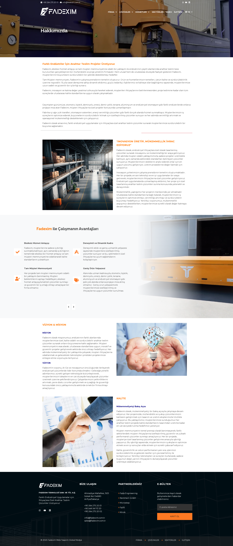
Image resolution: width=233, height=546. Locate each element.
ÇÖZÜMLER (125, 12)
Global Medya (75, 540)
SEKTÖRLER (157, 12)
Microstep (124, 503)
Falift (122, 507)
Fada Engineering (128, 493)
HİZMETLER (141, 12)
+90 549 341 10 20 (92, 508)
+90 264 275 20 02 (93, 511)
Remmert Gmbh (127, 498)
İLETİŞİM (178, 12)
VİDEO (169, 12)
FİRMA (111, 12)
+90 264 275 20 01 (51, 2)
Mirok (122, 512)
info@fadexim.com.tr (71, 2)
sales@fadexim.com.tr (95, 521)
